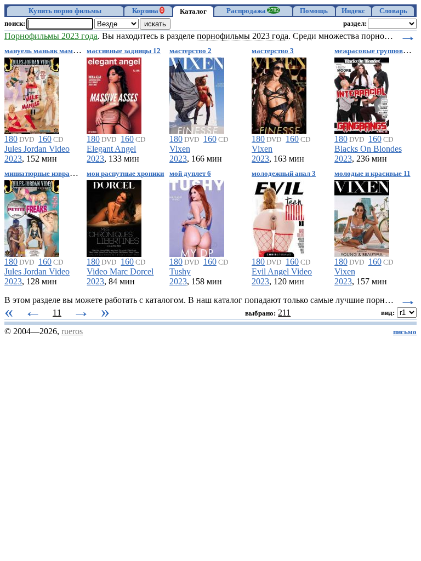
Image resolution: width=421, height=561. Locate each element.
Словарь (393, 11)
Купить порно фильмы (65, 11)
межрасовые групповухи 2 (377, 51)
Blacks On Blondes (368, 148)
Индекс (353, 11)
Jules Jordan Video (37, 148)
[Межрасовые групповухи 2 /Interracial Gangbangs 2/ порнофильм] (361, 94)
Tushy (180, 271)
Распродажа (252, 11)
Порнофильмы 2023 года (51, 36)
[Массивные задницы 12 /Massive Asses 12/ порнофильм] (114, 94)
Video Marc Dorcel (120, 271)
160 (45, 139)
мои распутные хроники (125, 174)
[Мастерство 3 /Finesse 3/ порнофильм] (279, 94)
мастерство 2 (190, 51)
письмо (405, 332)
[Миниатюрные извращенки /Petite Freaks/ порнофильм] (31, 216)
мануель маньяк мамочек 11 (50, 51)
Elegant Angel (111, 148)
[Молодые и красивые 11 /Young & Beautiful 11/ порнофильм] (361, 216)
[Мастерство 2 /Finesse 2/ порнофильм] (196, 94)
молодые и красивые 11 (372, 174)
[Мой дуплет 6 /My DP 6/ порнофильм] (196, 216)
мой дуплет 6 (190, 174)
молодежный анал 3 (284, 174)
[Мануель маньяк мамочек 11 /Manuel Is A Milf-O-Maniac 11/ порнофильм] (31, 94)
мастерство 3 (273, 51)
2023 (13, 158)
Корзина (147, 11)
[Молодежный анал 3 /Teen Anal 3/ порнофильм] (279, 216)
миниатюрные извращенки (47, 174)
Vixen (179, 148)
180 (11, 139)
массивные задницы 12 (124, 51)
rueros (72, 331)
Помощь (314, 11)
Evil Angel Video (282, 271)
